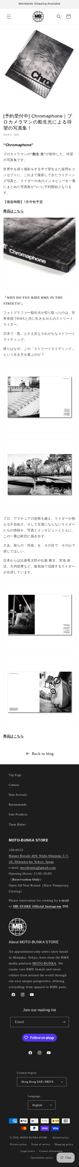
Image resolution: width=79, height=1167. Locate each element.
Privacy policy (18, 1144)
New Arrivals (18, 794)
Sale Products (18, 814)
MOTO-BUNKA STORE (33, 1137)
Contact (14, 785)
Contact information (51, 1151)
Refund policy (61, 1137)
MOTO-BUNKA (44, 963)
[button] (9, 16)
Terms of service (40, 1144)
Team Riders (17, 824)
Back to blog (43, 753)
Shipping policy (64, 1144)
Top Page (15, 775)
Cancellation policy (42, 1157)
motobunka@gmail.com (38, 867)
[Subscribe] (64, 1022)
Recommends (18, 804)
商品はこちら (13, 211)
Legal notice (28, 1151)
